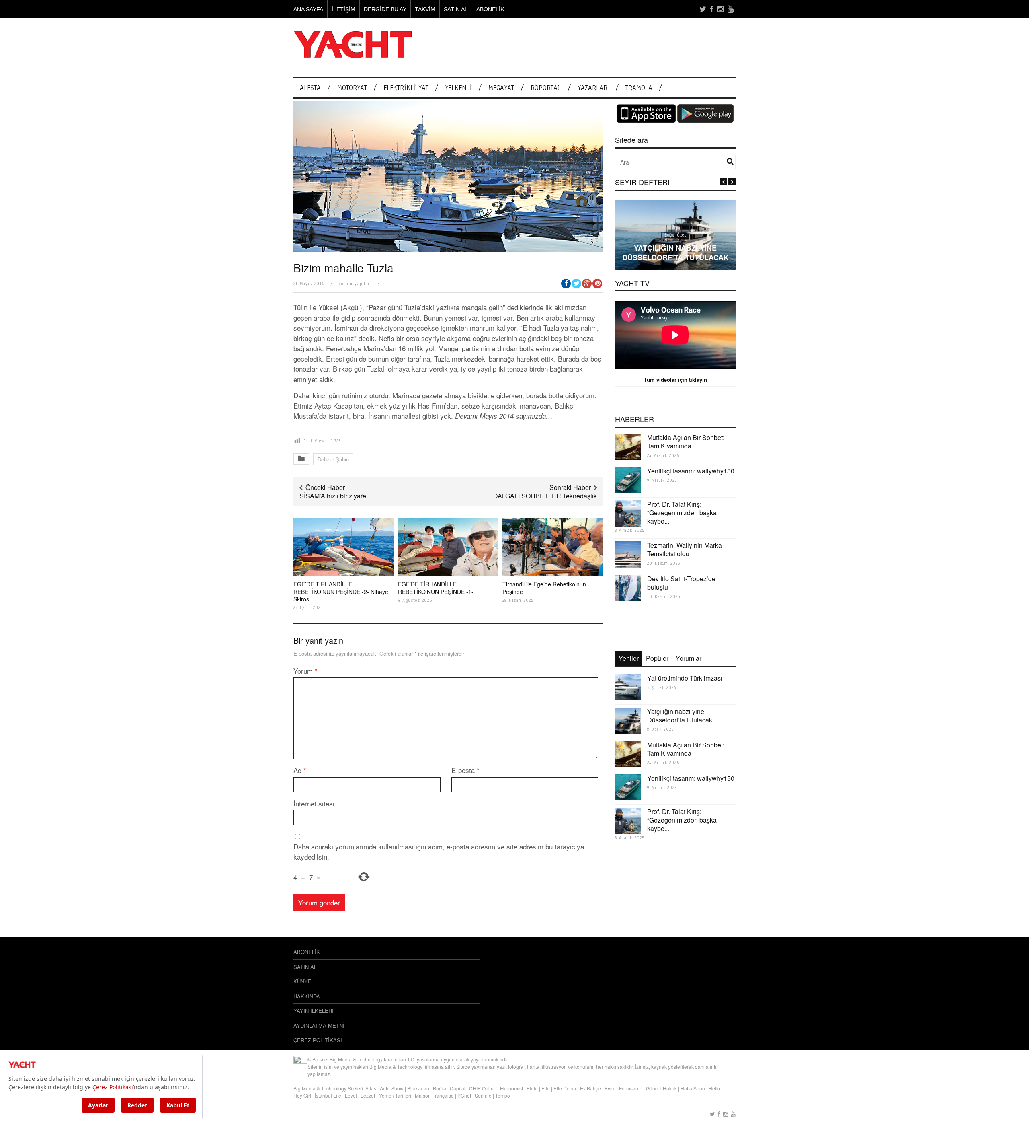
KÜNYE (302, 981)
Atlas (371, 1088)
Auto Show (392, 1088)
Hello (714, 1088)
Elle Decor (564, 1088)
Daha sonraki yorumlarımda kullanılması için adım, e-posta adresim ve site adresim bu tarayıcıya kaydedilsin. (438, 851)
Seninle (483, 1095)
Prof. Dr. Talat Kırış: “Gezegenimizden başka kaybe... (682, 513)
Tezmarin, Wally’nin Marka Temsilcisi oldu (684, 549)
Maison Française (434, 1095)
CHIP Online (482, 1088)
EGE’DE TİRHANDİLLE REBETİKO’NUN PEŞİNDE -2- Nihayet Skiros (341, 591)
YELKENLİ (458, 88)
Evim (610, 1088)
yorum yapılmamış (359, 284)
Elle (545, 1088)
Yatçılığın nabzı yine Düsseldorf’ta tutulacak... (682, 715)
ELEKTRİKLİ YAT (405, 88)
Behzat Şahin (333, 459)
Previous (723, 181)
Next (732, 181)
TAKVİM (425, 9)
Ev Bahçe (590, 1088)
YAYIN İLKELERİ (313, 1010)
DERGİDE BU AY (385, 9)
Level (351, 1095)
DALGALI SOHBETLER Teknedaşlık (545, 495)
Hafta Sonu (693, 1088)
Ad (299, 770)
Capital (457, 1088)
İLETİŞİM (343, 9)
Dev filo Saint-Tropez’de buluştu (681, 583)
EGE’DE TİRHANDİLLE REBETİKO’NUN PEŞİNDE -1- (436, 587)
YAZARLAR (592, 88)
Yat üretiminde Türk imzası (684, 678)
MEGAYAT (501, 88)
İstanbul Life (328, 1095)
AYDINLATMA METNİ (318, 1025)
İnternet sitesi (313, 803)
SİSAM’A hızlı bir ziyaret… (336, 495)
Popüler (657, 658)
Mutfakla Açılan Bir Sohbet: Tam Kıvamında (685, 441)
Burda (439, 1088)
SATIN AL (456, 9)
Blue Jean (418, 1088)
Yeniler (629, 658)
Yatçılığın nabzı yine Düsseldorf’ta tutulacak (675, 252)
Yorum (305, 671)
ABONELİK (490, 9)
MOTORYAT (352, 88)
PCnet (464, 1095)
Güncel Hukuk (661, 1088)
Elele (532, 1088)
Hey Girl (302, 1095)
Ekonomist (511, 1088)
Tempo (502, 1095)
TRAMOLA (638, 88)
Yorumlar (688, 658)
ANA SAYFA (308, 9)
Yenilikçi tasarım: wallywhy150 (690, 470)
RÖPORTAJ (545, 88)
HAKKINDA (306, 996)
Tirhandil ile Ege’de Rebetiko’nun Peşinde (544, 587)
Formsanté (630, 1088)
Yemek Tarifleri (395, 1095)
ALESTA (310, 88)
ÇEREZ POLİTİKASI (317, 1040)
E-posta (465, 770)
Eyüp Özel (675, 235)
